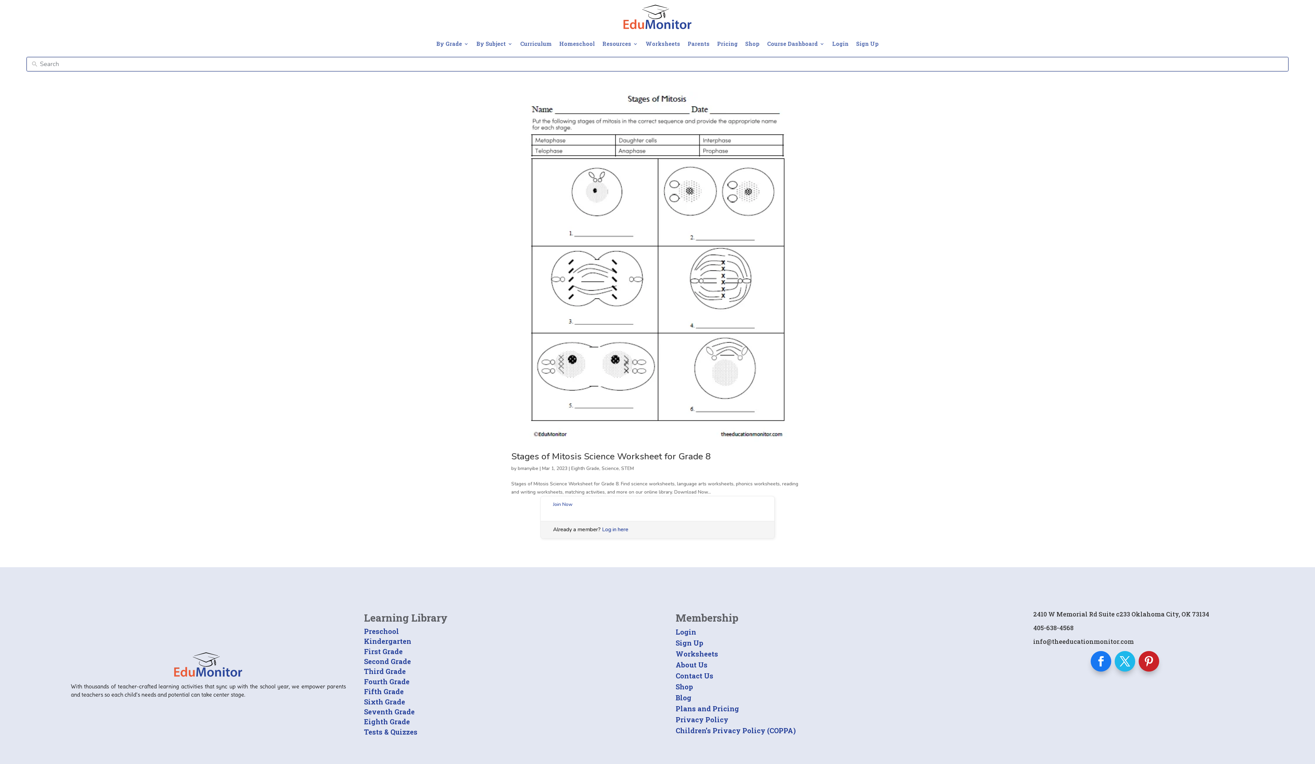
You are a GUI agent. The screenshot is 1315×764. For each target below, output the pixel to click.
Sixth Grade (384, 701)
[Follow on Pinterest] (1149, 661)
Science (610, 468)
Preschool (381, 631)
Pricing (727, 43)
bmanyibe (528, 468)
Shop (752, 43)
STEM (627, 468)
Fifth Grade (384, 691)
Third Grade (385, 671)
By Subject (491, 43)
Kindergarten (387, 641)
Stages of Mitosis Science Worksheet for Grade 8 (611, 456)
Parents (699, 43)
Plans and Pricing (707, 708)
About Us (691, 664)
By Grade (449, 43)
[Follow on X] (1125, 661)
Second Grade (387, 661)
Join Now (563, 504)
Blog (683, 697)
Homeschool (577, 43)
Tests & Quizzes (390, 731)
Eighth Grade (585, 468)
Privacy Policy (702, 719)
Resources (616, 43)
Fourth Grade (387, 681)
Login (840, 43)
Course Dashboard (792, 43)
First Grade (383, 651)
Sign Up (867, 43)
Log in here (615, 529)
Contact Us (694, 675)
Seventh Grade (389, 711)
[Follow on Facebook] (1101, 661)
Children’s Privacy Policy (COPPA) (736, 730)
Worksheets (663, 43)
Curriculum (536, 43)
